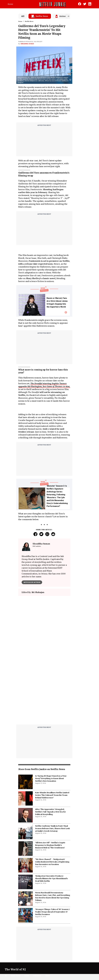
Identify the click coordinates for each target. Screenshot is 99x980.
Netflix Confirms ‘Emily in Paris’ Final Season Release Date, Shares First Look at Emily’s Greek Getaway (52, 829)
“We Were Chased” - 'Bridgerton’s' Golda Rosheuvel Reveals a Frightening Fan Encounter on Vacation (52, 862)
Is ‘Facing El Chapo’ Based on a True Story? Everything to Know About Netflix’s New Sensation (51, 779)
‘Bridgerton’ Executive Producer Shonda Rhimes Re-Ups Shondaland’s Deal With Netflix (51, 879)
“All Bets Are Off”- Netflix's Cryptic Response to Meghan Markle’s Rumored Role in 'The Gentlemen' (50, 846)
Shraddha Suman (27, 44)
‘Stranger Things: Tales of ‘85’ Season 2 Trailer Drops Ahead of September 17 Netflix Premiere (52, 912)
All (22, 16)
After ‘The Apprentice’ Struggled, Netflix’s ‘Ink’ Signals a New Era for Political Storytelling (50, 812)
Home (10, 4)
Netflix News (29, 21)
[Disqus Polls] (44, 628)
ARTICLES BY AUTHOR (32, 582)
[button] (70, 80)
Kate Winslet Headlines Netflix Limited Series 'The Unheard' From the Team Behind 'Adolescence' (52, 796)
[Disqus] (44, 693)
